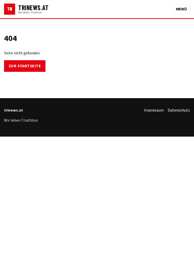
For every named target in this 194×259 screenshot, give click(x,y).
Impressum (154, 110)
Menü (181, 9)
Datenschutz (179, 110)
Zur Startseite (25, 66)
